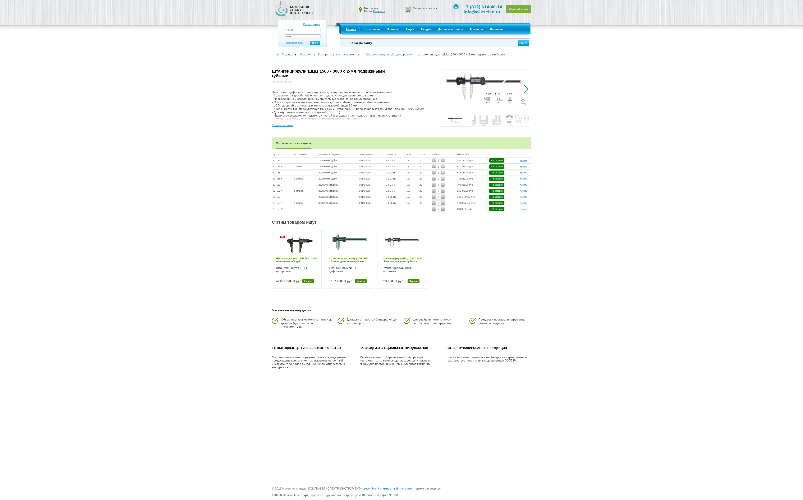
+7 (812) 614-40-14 (483, 6)
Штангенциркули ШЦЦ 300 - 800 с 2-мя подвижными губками (348, 260)
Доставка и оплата (450, 29)
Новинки (393, 29)
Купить (523, 160)
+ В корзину (497, 160)
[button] (526, 89)
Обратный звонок (518, 9)
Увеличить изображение (523, 102)
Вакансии (496, 29)
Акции (410, 29)
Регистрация (311, 24)
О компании (371, 29)
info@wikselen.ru (482, 11)
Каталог (351, 29)
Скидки (426, 29)
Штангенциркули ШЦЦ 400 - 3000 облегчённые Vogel (296, 260)
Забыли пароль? (294, 42)
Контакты (476, 29)
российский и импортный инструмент (389, 488)
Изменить (379, 11)
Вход (315, 42)
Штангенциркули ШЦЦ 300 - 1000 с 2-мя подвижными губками (402, 260)
